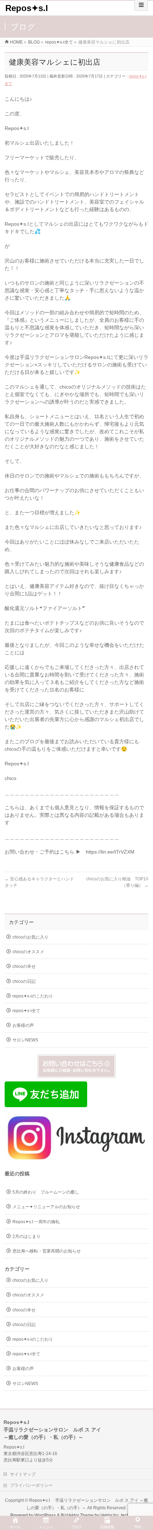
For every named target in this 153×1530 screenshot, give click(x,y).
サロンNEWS (25, 1040)
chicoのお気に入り (30, 937)
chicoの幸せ (24, 966)
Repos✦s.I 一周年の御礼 (36, 1221)
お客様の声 (23, 1025)
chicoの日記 (24, 981)
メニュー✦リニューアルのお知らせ (46, 1206)
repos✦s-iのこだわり (32, 996)
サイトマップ (23, 1474)
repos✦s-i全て (26, 1010)
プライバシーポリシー (31, 1485)
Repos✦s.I (26, 8)
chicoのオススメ (28, 951)
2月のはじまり (26, 1236)
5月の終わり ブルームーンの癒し (45, 1192)
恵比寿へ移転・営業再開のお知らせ (46, 1251)
